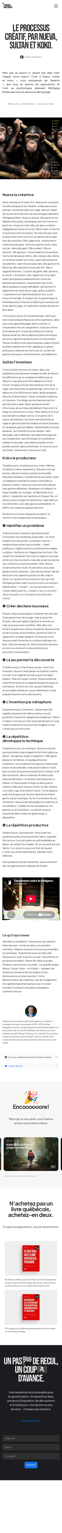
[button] (31, 1057)
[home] (7, 6)
